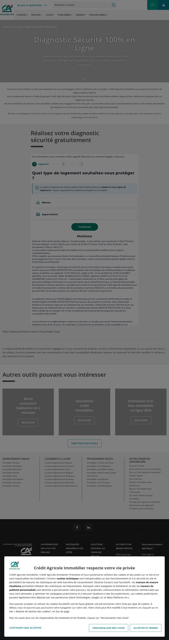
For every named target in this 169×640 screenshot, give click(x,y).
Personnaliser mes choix (109, 627)
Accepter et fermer (146, 627)
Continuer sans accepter (25, 627)
